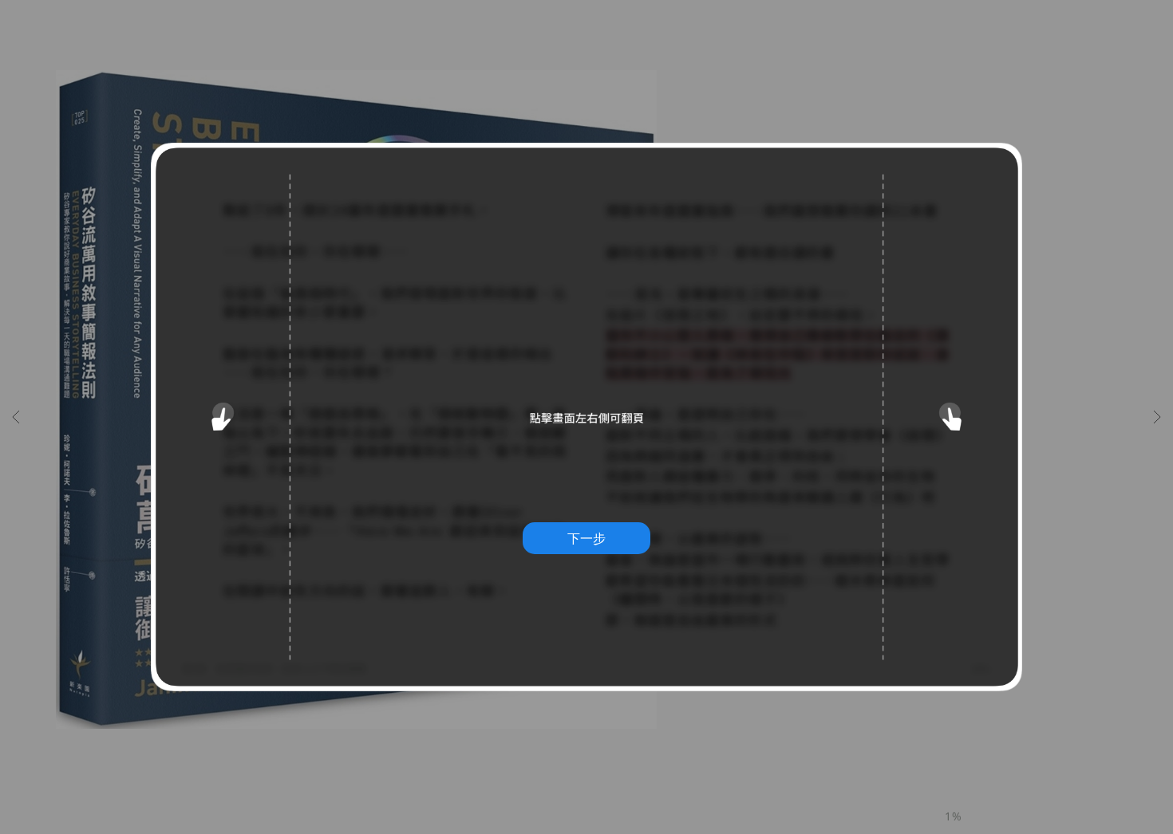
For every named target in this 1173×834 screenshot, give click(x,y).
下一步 (586, 538)
